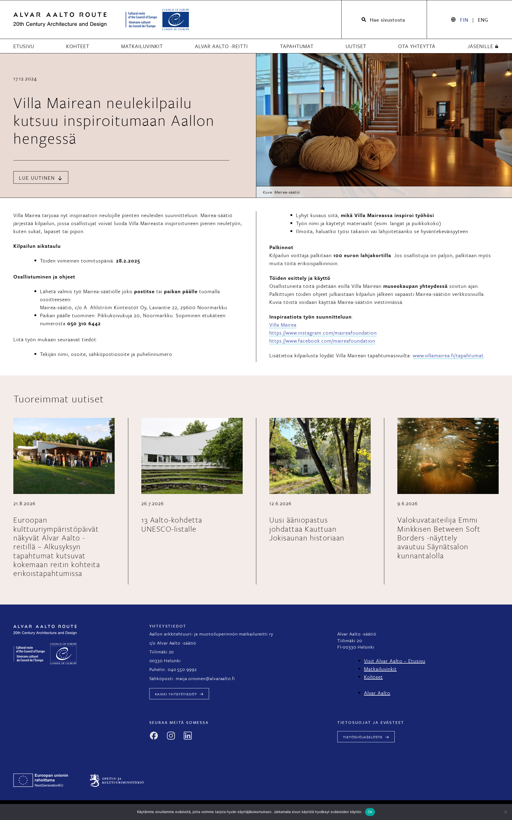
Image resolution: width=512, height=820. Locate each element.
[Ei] (505, 812)
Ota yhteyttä (416, 46)
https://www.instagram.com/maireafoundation (323, 332)
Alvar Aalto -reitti (221, 46)
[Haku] (384, 19)
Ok (370, 812)
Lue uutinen (37, 177)
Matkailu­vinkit (142, 46)
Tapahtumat (297, 46)
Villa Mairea (283, 324)
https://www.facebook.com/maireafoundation (322, 340)
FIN (464, 19)
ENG (483, 19)
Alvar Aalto (377, 692)
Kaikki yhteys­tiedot (176, 693)
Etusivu (23, 46)
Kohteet (77, 46)
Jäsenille (480, 46)
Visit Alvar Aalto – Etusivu (394, 660)
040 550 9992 (182, 669)
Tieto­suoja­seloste (363, 736)
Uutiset (356, 46)
